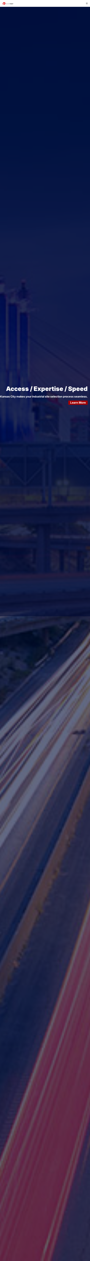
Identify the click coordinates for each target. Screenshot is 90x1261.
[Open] (87, 3)
